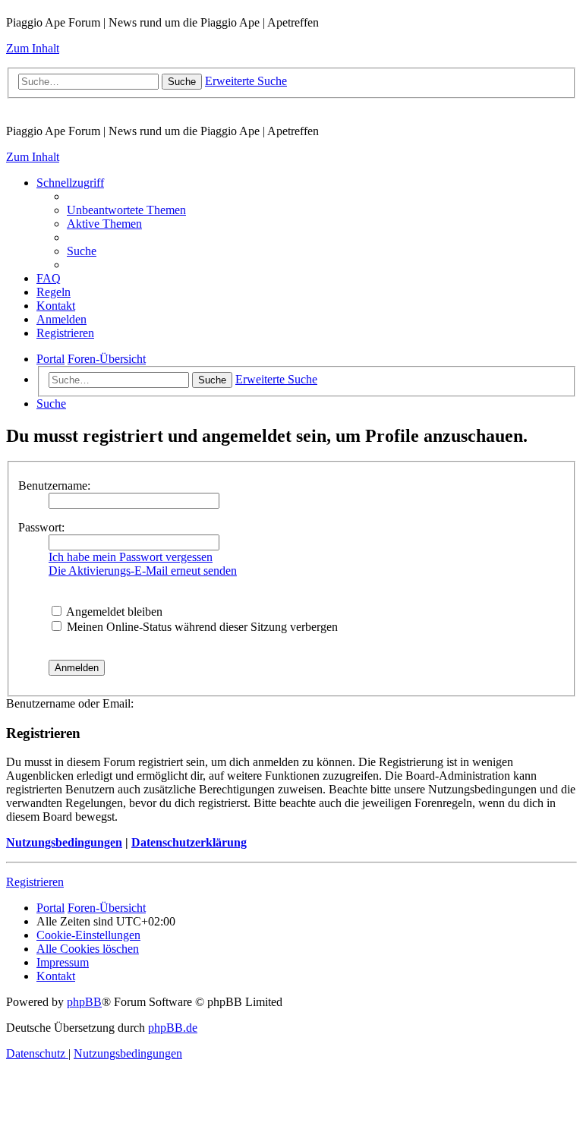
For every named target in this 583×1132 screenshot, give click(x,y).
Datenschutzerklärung (189, 842)
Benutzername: (54, 485)
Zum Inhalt (32, 48)
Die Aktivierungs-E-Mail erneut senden (143, 570)
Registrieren (35, 881)
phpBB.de (172, 1027)
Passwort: (41, 527)
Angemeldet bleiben (113, 611)
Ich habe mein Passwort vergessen (131, 556)
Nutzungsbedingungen (64, 842)
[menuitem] (126, 209)
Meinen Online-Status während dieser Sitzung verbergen (201, 626)
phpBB (84, 1001)
